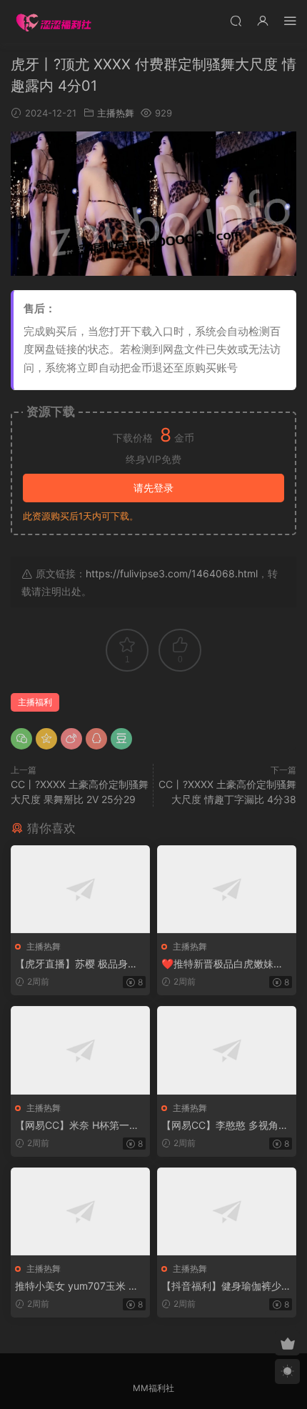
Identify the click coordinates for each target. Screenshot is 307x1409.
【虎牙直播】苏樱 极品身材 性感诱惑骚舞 (76, 964)
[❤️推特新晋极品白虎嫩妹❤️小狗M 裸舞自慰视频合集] (226, 889)
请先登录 (153, 488)
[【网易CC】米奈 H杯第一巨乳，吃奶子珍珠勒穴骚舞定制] (80, 1050)
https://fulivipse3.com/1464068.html (172, 573)
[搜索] (235, 20)
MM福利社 (153, 1388)
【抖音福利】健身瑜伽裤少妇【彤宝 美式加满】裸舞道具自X (226, 1286)
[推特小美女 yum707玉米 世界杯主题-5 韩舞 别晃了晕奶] (80, 1211)
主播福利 (35, 702)
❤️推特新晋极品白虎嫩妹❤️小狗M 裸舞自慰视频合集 (223, 964)
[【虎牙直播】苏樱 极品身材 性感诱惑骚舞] (80, 889)
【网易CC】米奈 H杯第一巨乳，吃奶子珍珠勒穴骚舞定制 (80, 1125)
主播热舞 (115, 113)
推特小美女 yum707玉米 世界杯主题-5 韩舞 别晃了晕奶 (78, 1286)
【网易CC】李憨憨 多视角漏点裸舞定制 (224, 1125)
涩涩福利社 (53, 21)
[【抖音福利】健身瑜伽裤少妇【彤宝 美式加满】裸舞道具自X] (226, 1211)
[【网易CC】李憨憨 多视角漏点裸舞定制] (226, 1050)
